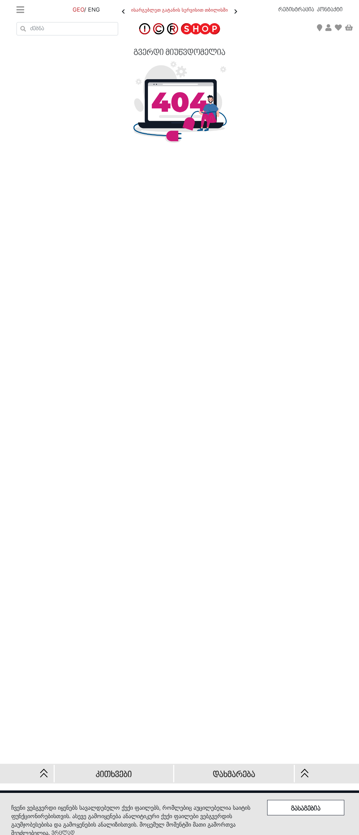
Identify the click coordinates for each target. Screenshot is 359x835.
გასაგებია (305, 809)
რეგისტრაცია (296, 10)
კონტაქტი (330, 10)
